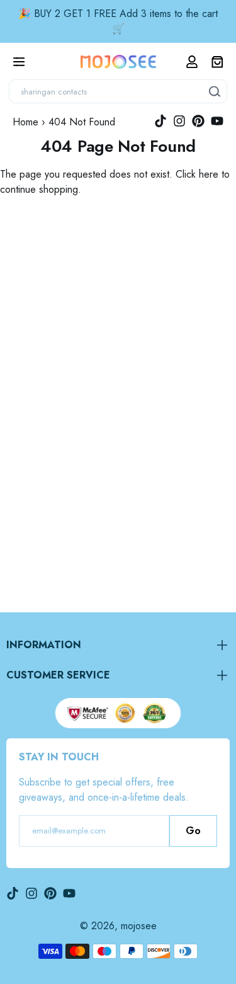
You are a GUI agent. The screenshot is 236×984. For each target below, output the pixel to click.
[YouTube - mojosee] (217, 121)
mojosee (139, 925)
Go (193, 830)
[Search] (215, 91)
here (208, 174)
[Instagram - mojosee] (179, 121)
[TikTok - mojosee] (160, 121)
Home (25, 122)
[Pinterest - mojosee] (198, 121)
